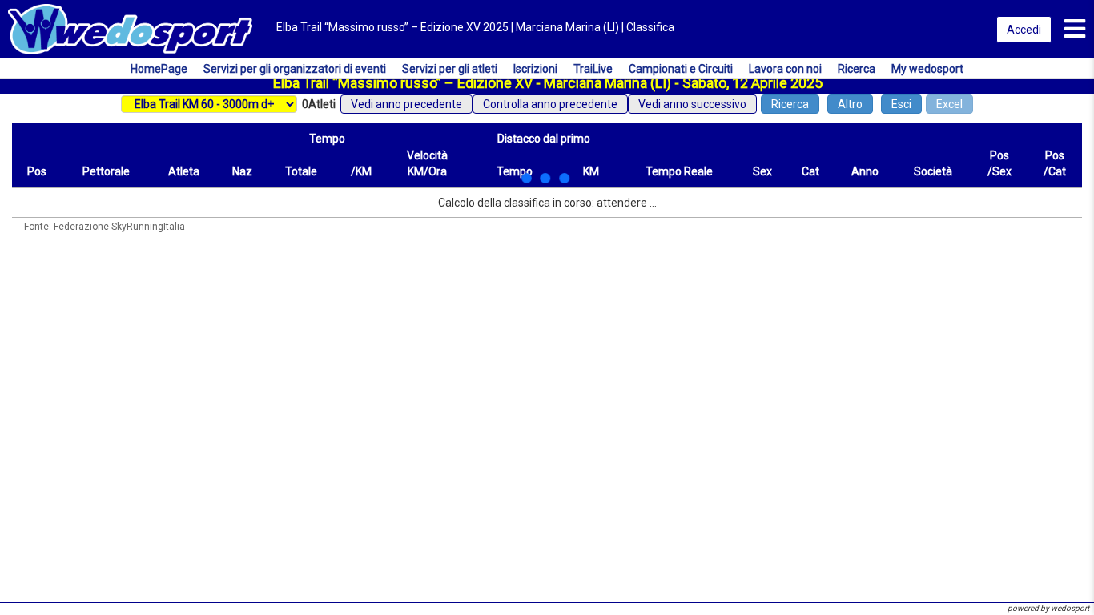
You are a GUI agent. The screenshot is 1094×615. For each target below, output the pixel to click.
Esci (901, 104)
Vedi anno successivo (692, 104)
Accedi (1024, 29)
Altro (850, 104)
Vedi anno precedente (406, 104)
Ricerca (790, 104)
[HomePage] (130, 28)
